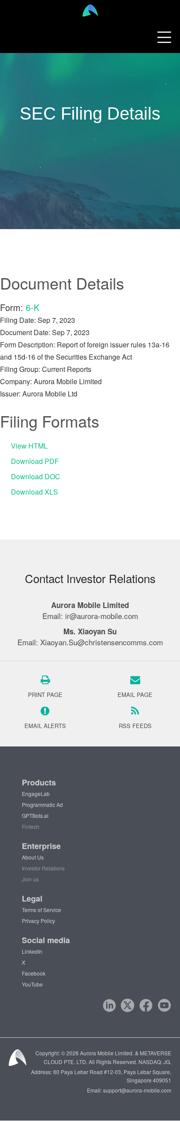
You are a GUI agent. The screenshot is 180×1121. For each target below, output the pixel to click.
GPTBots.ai (35, 815)
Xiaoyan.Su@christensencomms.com (101, 642)
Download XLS (34, 492)
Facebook (33, 973)
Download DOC (35, 476)
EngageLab (36, 793)
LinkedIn (32, 951)
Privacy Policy (38, 920)
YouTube (32, 984)
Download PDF (35, 461)
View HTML (29, 446)
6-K (32, 307)
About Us (33, 857)
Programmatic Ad (42, 804)
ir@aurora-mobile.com (101, 615)
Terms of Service (41, 909)
